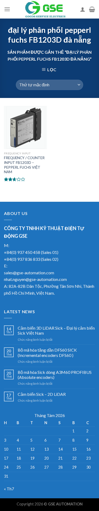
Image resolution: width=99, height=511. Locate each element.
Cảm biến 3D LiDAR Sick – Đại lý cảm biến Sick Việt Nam (56, 330)
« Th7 (9, 488)
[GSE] (45, 9)
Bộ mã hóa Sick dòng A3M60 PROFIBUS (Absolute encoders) (55, 375)
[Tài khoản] (82, 9)
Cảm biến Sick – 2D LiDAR (42, 394)
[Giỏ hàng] (92, 9)
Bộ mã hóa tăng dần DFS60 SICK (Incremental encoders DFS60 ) (47, 352)
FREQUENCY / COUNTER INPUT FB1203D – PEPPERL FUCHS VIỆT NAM (24, 165)
